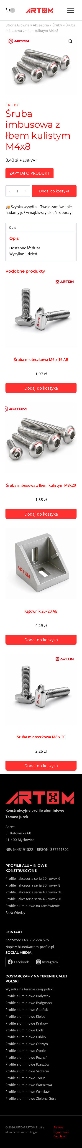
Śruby (57, 25)
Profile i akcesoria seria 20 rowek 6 (32, 878)
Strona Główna (17, 25)
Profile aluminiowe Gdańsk (26, 1009)
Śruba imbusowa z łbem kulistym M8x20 (41, 485)
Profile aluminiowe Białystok (27, 996)
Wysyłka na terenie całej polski (29, 989)
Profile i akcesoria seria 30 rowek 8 (32, 885)
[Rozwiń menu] (70, 10)
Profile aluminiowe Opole (25, 1050)
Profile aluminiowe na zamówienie (32, 905)
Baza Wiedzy (15, 912)
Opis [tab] (12, 227)
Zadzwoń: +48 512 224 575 (27, 940)
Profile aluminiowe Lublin (25, 1037)
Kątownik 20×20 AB (41, 611)
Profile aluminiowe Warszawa (28, 1084)
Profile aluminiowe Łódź (24, 1030)
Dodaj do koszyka (54, 191)
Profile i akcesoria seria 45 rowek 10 (33, 899)
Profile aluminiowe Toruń (25, 1078)
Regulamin (60, 1136)
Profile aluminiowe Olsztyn (26, 1043)
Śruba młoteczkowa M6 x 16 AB (41, 359)
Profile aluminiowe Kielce (25, 1016)
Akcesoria (41, 25)
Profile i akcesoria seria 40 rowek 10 (33, 892)
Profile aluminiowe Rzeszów (27, 1064)
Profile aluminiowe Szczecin (27, 1071)
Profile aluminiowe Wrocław (27, 1091)
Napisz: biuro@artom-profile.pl (29, 946)
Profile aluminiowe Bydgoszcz (28, 1002)
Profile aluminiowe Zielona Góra (30, 1098)
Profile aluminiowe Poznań (26, 1057)
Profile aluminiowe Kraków (26, 1023)
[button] (71, 41)
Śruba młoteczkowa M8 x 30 (41, 736)
